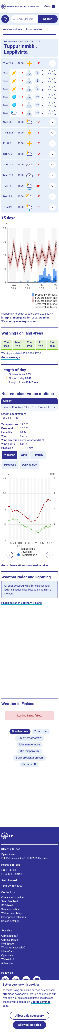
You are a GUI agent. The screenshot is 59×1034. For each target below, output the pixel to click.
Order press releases (13, 917)
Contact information (12, 897)
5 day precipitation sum (30, 757)
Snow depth (29, 764)
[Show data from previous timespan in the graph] (10, 555)
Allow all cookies (29, 1024)
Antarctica (7, 963)
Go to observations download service (24, 565)
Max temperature (29, 744)
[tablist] (29, 460)
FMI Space (7, 943)
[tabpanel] (29, 514)
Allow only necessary (29, 1015)
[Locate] (5, 19)
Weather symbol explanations (19, 321)
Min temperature (29, 751)
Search (47, 18)
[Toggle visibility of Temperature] (26, 548)
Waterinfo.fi (7, 959)
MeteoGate (7, 951)
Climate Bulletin (10, 939)
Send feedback (10, 901)
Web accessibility (11, 913)
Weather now (20, 731)
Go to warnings (10, 357)
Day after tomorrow (29, 738)
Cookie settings (10, 921)
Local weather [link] (34, 29)
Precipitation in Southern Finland (21, 602)
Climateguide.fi (9, 935)
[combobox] (26, 19)
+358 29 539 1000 (11, 885)
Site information (10, 909)
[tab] (9, 455)
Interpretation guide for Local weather (25, 317)
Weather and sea (12, 29)
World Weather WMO (13, 947)
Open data (7, 955)
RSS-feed (7, 905)
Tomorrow (40, 731)
